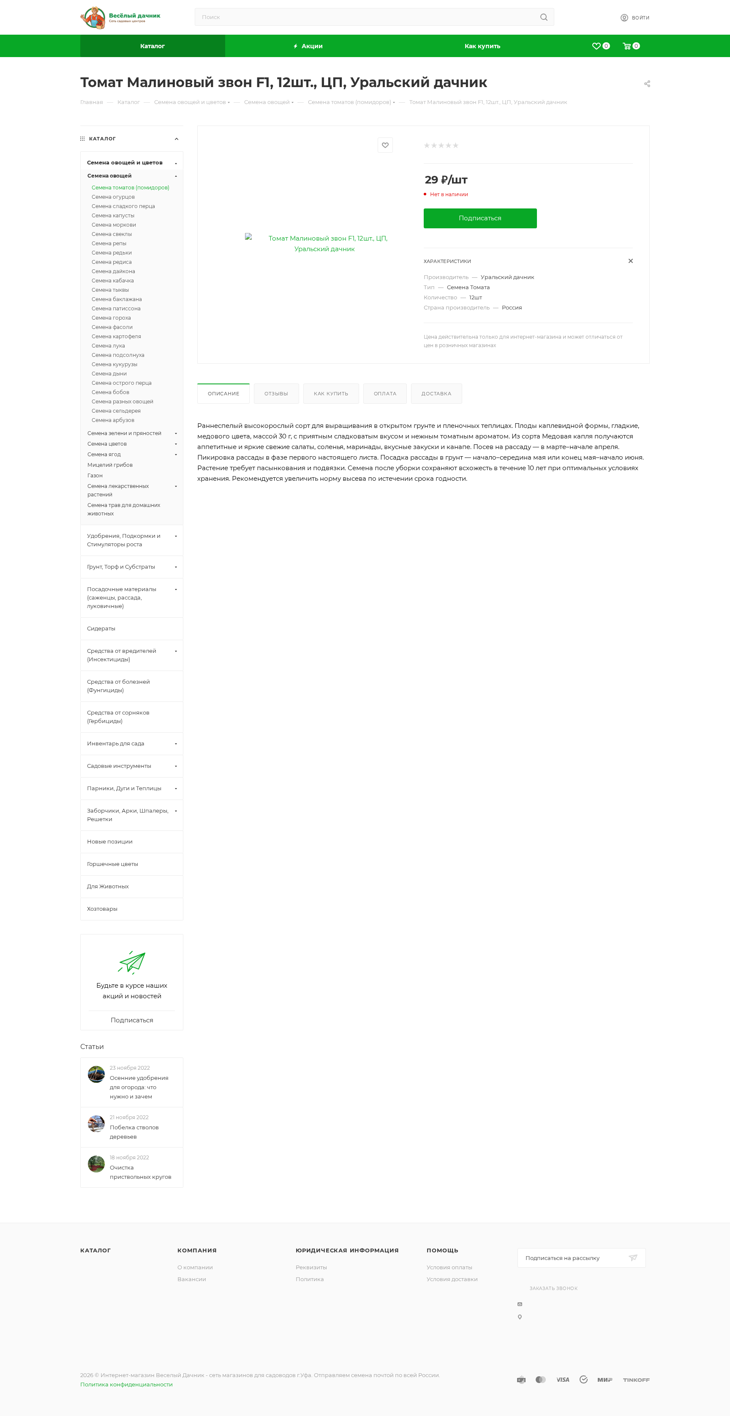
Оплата (385, 394)
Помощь (442, 1250)
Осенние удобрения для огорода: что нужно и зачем (139, 1087)
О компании (195, 1267)
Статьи (92, 1047)
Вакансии (191, 1279)
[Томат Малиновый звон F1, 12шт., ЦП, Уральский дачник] (324, 243)
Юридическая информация (347, 1250)
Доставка (436, 394)
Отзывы (276, 394)
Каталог (95, 1250)
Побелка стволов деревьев (134, 1132)
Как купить (331, 394)
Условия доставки (452, 1279)
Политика (310, 1279)
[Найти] (544, 17)
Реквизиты (311, 1267)
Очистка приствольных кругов (141, 1172)
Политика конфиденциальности (126, 1384)
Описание (223, 394)
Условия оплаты (449, 1267)
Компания (197, 1250)
